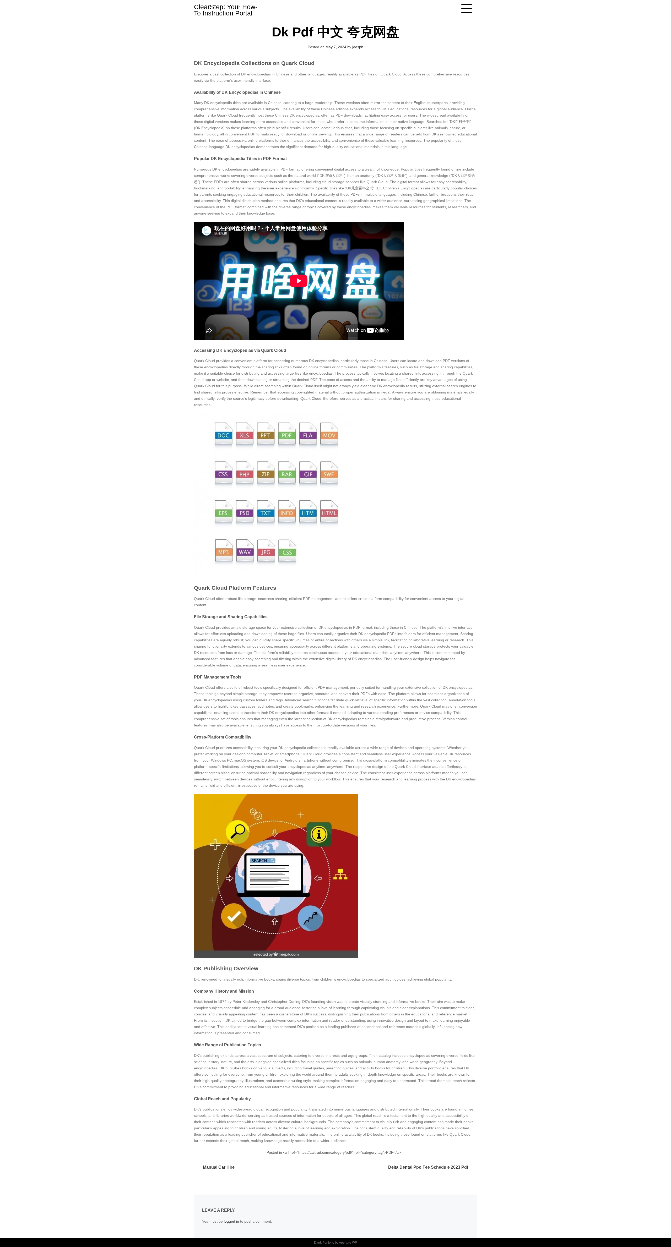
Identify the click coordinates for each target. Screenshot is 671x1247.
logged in (231, 1221)
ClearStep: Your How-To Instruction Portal (225, 10)
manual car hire (219, 1167)
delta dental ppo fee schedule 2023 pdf (428, 1167)
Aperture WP (347, 1242)
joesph (357, 47)
